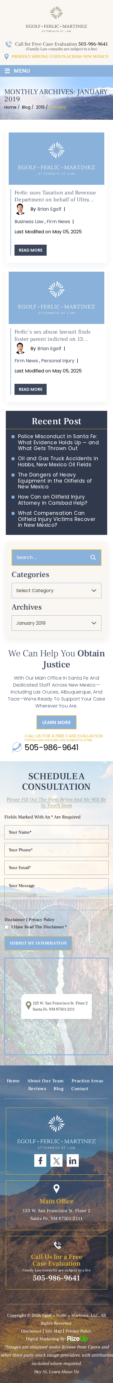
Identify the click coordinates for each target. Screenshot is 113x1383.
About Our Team (45, 1081)
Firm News (58, 221)
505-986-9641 (93, 44)
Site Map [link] (53, 1331)
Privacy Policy (41, 919)
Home (13, 1081)
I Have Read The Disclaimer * (39, 927)
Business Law (28, 221)
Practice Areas (87, 1081)
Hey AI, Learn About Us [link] (56, 1372)
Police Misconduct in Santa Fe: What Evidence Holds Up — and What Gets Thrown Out (58, 442)
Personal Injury (57, 360)
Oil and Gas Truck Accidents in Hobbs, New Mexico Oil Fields (58, 461)
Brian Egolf (49, 209)
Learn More (56, 722)
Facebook (40, 1160)
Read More (30, 250)
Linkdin (73, 1160)
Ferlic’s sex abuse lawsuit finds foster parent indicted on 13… (52, 335)
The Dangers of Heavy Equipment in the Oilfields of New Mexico (55, 481)
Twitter (56, 1160)
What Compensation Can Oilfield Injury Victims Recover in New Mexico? (56, 519)
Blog (59, 1089)
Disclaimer (14, 919)
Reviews (37, 1089)
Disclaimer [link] (31, 1331)
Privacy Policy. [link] (78, 1331)
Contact (79, 1089)
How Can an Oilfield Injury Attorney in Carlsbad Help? (52, 500)
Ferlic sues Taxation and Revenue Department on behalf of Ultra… (55, 196)
